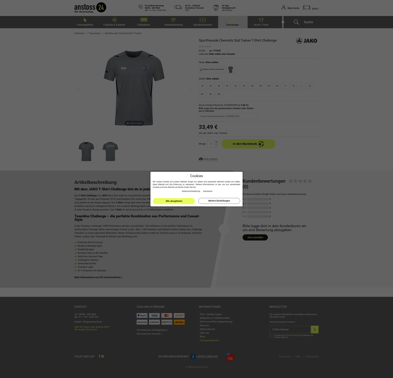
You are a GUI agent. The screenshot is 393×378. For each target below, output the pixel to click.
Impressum (207, 191)
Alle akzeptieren (174, 201)
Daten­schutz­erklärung (191, 191)
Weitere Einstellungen (219, 201)
